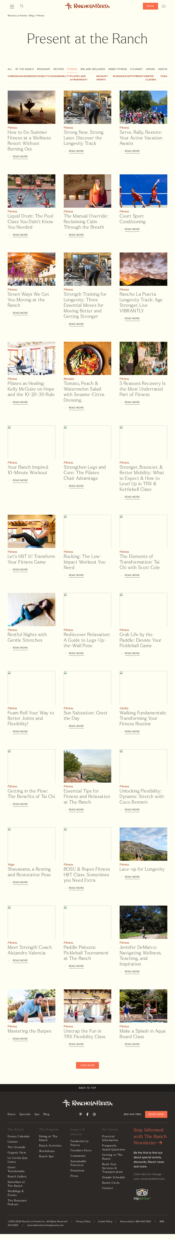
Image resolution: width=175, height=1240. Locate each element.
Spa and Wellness (92, 69)
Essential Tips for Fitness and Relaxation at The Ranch (87, 797)
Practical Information (110, 1138)
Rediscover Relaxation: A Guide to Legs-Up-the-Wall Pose (87, 640)
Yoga (163, 76)
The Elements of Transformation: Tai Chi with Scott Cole (140, 562)
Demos (30, 76)
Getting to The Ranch (112, 1157)
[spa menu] (163, 6)
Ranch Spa (46, 1156)
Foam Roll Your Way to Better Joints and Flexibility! (31, 719)
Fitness (72, 69)
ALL (10, 69)
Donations (77, 1170)
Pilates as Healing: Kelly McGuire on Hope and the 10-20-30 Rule (31, 389)
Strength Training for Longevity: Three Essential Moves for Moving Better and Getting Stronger (85, 305)
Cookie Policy (105, 1221)
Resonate (43, 69)
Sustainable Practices (78, 1163)
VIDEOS (162, 69)
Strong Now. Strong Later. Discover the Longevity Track (84, 138)
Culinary (136, 69)
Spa (37, 1114)
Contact (107, 1188)
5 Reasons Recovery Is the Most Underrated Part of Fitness (143, 389)
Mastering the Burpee (30, 1031)
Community (78, 1156)
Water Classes (150, 77)
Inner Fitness (117, 69)
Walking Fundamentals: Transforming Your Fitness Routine (143, 719)
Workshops (47, 1151)
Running (119, 76)
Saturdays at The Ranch (16, 1184)
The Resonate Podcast (17, 1202)
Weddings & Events (16, 1193)
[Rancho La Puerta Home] (87, 6)
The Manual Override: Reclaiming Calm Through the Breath (86, 222)
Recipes (58, 69)
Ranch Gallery (17, 1176)
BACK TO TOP (87, 1088)
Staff (128, 76)
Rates (12, 1114)
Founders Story (81, 1150)
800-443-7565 (132, 1114)
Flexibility (42, 76)
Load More (87, 1065)
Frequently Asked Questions (113, 1147)
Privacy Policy (83, 1221)
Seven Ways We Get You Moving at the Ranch (28, 300)
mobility (64, 76)
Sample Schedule (113, 1177)
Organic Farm (17, 1152)
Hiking (53, 76)
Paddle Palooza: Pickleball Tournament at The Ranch (86, 953)
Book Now (156, 1114)
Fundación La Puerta (80, 1143)
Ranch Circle (111, 1183)
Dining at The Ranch (48, 1138)
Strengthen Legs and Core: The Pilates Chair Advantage (85, 473)
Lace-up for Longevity (142, 869)
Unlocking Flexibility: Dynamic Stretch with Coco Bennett (142, 797)
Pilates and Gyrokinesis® (79, 77)
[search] (21, 6)
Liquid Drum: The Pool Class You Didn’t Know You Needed (30, 222)
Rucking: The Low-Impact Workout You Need (85, 562)
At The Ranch (24, 69)
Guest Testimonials (16, 1169)
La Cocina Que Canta (18, 1160)
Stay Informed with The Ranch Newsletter (150, 1137)
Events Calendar (19, 1136)
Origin (150, 69)
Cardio (12, 76)
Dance (21, 76)
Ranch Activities (50, 1145)
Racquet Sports (102, 77)
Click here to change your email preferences (149, 1176)
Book (150, 6)
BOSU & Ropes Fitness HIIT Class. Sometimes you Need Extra (87, 875)
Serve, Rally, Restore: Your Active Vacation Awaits (141, 138)
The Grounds (16, 1147)
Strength (138, 76)
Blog (46, 1114)
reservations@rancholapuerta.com (45, 1225)
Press (74, 1176)
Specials (25, 1114)
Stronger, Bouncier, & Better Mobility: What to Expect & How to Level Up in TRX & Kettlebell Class (142, 478)
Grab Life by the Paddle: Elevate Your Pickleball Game (141, 640)
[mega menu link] (12, 7)
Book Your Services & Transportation (112, 1168)
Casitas (13, 1142)
